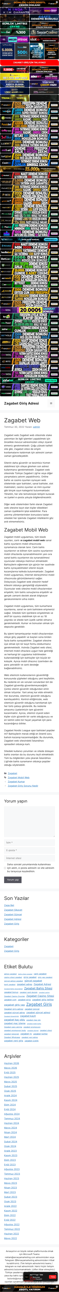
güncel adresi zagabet (13, 981)
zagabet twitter (40, 1034)
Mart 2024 (10, 1137)
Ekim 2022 (10, 1215)
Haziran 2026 (11, 1063)
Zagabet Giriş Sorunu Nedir (23, 785)
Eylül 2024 (10, 1109)
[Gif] (29, 169)
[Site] (29, 105)
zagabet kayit (28, 1016)
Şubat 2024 (10, 1141)
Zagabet (12, 773)
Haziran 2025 (11, 1077)
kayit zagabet (10, 984)
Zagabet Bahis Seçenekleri (13, 989)
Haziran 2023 (11, 1178)
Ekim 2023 (10, 1160)
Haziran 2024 (11, 1123)
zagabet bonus (11, 992)
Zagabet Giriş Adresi (21, 403)
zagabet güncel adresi (38, 1012)
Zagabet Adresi (12, 919)
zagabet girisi (24, 1000)
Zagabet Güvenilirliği (11, 1016)
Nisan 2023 (10, 1187)
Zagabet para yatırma (13, 1027)
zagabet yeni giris (13, 1040)
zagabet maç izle (33, 1020)
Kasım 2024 (10, 1100)
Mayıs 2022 (10, 1238)
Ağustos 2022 (11, 1224)
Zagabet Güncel (13, 914)
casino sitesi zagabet (13, 977)
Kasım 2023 (10, 1155)
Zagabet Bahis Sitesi (38, 988)
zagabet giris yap (14, 1004)
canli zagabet (40, 974)
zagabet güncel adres (14, 1012)
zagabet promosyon (31, 1027)
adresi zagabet (10, 974)
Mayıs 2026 (10, 1068)
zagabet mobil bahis (34, 1024)
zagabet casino (44, 992)
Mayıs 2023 (10, 1183)
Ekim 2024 (10, 1104)
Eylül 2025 (10, 1072)
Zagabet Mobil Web (19, 777)
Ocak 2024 (10, 1146)
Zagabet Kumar (16, 781)
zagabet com (10, 1000)
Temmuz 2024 (12, 1118)
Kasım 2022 (10, 1210)
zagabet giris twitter (43, 999)
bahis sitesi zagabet (25, 974)
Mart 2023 (10, 1192)
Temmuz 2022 (12, 1229)
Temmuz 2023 (12, 1174)
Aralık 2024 (10, 1095)
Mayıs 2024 (10, 1127)
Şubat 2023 (10, 1197)
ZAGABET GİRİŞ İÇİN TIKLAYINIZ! (29, 62)
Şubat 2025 (10, 1086)
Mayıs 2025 (10, 1081)
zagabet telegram (11, 1034)
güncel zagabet (33, 980)
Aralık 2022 (10, 1206)
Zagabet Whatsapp (12, 1037)
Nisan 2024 (10, 1132)
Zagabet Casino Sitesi (40, 996)
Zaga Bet (9, 905)
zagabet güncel (32, 1009)
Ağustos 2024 (12, 1114)
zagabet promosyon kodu (15, 1030)
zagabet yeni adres (30, 1037)
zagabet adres (24, 984)
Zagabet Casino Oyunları (14, 996)
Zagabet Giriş (11, 923)
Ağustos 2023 (12, 1169)
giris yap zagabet (45, 977)
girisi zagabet (29, 977)
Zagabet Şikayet (13, 910)
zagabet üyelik (32, 1041)
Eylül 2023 (10, 1164)
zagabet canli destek (28, 992)
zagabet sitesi (46, 1030)
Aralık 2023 (10, 1150)
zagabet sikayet (33, 1030)
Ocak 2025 (10, 1091)
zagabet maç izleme (15, 1023)
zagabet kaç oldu (14, 1019)
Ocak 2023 (10, 1201)
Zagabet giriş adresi (13, 1009)
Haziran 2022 (11, 1233)
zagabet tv (26, 1033)
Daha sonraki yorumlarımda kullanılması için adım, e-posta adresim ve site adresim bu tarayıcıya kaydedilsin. (30, 868)
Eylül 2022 (10, 1220)
